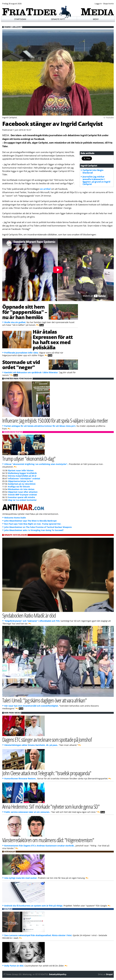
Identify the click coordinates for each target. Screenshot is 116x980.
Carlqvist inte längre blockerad (93, 171)
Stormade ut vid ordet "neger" (21, 365)
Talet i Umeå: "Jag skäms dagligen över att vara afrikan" (44, 700)
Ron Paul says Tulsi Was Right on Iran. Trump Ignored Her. (32, 523)
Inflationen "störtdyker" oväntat (24, 478)
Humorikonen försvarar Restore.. (20, 778)
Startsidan (20, 19)
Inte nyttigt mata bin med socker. (20, 878)
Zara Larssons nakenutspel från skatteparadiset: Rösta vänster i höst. (38, 935)
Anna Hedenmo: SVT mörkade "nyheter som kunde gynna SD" (50, 806)
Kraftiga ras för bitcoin (19, 486)
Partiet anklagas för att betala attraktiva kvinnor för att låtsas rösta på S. (40, 426)
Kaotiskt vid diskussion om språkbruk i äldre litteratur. (31, 372)
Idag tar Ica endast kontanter (22, 500)
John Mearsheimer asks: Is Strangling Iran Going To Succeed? (34, 530)
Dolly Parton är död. (14, 965)
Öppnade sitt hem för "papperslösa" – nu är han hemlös (24, 311)
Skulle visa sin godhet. (15, 322)
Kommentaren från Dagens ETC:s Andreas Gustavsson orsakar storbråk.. (39, 845)
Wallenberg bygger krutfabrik (22, 473)
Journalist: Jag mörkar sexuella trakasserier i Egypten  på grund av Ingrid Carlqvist (96, 180)
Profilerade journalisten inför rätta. (21, 352)
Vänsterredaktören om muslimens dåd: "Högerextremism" (48, 840)
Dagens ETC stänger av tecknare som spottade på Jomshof (47, 739)
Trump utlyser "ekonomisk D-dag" (28, 458)
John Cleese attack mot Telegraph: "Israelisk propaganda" (46, 773)
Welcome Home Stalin (15, 517)
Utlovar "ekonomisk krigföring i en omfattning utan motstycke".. (36, 464)
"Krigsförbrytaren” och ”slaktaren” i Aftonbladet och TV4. (32, 621)
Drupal (109, 974)
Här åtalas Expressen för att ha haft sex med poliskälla (53, 339)
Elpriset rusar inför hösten (21, 470)
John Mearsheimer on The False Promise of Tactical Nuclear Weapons (38, 527)
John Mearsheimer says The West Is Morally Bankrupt (30, 520)
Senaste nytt (58, 19)
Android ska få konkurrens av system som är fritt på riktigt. (33, 905)
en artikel (45, 188)
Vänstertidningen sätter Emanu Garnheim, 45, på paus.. (31, 745)
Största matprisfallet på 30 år (22, 475)
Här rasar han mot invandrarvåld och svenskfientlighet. (31, 705)
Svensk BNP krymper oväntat (22, 494)
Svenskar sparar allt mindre (21, 497)
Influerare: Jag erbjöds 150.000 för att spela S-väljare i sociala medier (55, 420)
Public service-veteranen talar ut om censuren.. (27, 812)
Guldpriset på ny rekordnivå (21, 484)
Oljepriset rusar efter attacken (22, 492)
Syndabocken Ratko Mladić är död (29, 615)
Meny (96, 19)
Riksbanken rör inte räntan (21, 489)
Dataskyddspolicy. (58, 974)
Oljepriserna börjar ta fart (20, 481)
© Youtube (109, 117)
